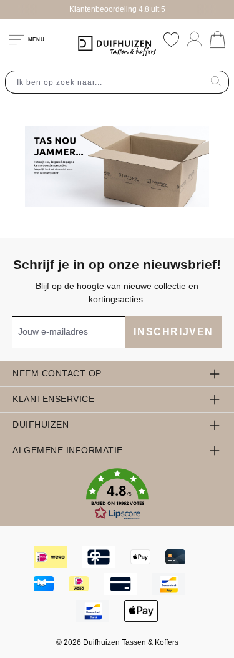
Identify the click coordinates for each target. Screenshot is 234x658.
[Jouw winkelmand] (217, 40)
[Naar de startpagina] (117, 46)
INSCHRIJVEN (173, 332)
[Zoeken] (216, 82)
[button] (117, 494)
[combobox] (104, 82)
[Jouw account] (194, 39)
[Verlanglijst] (171, 40)
